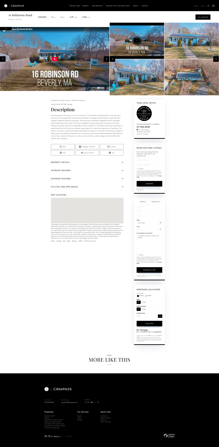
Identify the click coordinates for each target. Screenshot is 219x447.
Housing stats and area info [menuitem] (117, 6)
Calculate (149, 323)
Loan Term (140, 293)
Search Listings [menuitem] (105, 418)
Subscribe (149, 184)
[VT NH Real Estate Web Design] (169, 436)
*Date (138, 220)
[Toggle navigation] (213, 6)
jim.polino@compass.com (69, 402)
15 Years (149, 295)
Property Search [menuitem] (49, 416)
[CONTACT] (202, 17)
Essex (69, 241)
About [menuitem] (135, 6)
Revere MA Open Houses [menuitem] (52, 422)
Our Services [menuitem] (97, 6)
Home (53, 241)
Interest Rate (141, 313)
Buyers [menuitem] (79, 416)
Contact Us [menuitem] (104, 416)
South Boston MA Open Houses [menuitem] (54, 426)
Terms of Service (141, 276)
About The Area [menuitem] (106, 422)
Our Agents (145, 134)
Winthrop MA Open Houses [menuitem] (53, 420)
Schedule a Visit (156, 201)
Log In (202, 6)
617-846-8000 (143, 126)
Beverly (74, 241)
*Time (138, 226)
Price (138, 299)
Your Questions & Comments (144, 233)
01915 (80, 241)
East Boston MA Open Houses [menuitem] (54, 424)
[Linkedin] (88, 402)
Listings (58, 241)
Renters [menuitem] (79, 420)
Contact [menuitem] (145, 6)
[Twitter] (95, 402)
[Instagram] (98, 402)
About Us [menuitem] (104, 420)
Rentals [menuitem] (46, 418)
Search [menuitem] (85, 6)
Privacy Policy (158, 275)
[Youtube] (92, 402)
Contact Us (139, 134)
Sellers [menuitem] (79, 418)
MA (64, 241)
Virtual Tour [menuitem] (75, 6)
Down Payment (141, 306)
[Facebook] (85, 402)
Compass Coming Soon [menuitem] (52, 428)
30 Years (141, 295)
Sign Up (196, 6)
